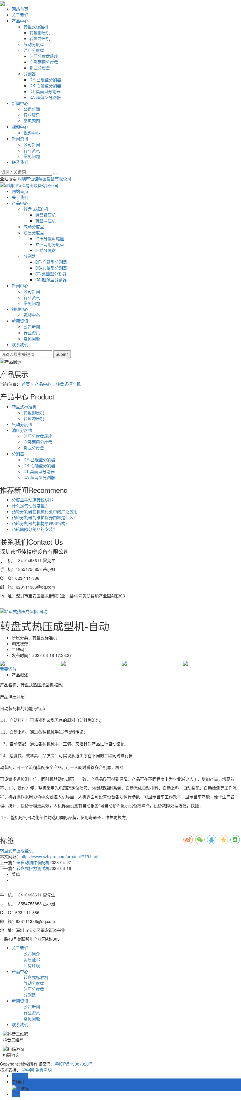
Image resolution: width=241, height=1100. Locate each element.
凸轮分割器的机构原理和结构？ (40, 523)
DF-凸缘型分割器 (45, 79)
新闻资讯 (20, 138)
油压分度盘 (34, 50)
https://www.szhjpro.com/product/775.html (59, 856)
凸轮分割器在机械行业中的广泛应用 (45, 511)
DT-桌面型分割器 (45, 91)
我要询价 (8, 669)
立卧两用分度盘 (43, 62)
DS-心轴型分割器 (45, 85)
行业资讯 (32, 115)
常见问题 (32, 121)
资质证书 (32, 959)
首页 (26, 384)
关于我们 (20, 15)
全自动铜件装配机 (32, 862)
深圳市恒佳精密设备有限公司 (44, 178)
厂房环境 (32, 965)
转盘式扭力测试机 (32, 868)
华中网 (28, 1070)
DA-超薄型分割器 (45, 97)
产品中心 (20, 21)
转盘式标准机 (36, 26)
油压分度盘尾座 (43, 56)
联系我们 (20, 162)
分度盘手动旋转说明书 (32, 500)
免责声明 (43, 1070)
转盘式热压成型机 (16, 850)
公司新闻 (32, 109)
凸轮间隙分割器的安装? (33, 529)
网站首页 (20, 9)
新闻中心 (20, 103)
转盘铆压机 (39, 32)
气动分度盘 (34, 44)
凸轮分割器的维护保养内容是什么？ (45, 517)
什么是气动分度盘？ (30, 505)
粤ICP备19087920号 (74, 1064)
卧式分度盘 (39, 68)
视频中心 (20, 127)
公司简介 (32, 954)
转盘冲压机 (39, 38)
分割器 (30, 74)
